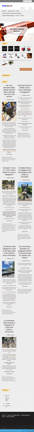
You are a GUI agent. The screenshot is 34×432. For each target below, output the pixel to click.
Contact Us (17, 15)
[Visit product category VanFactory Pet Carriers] (10, 62)
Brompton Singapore (9, 312)
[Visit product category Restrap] (4, 62)
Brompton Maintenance (8, 157)
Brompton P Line (9, 227)
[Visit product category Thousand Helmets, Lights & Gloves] (10, 55)
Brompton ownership (10, 379)
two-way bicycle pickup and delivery (9, 150)
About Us (4, 415)
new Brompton (11, 356)
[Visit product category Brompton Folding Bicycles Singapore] (4, 48)
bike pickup (11, 158)
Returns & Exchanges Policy (14, 415)
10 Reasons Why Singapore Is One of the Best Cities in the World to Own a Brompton (9, 251)
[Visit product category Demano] (29, 48)
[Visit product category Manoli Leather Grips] (4, 55)
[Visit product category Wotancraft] (29, 55)
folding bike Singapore (9, 313)
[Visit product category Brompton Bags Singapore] (16, 48)
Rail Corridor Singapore (21, 238)
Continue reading (9, 154)
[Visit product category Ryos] (23, 55)
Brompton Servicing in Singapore (8, 15)
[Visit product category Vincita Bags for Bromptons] (23, 48)
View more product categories (26, 69)
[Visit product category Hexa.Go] (16, 55)
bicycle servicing (6, 158)
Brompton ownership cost (26, 135)
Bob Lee (13, 99)
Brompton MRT (29, 290)
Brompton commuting (22, 290)
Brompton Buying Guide (24, 133)
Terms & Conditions (10, 416)
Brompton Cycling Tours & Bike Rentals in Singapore (11, 13)
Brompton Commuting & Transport (26, 289)
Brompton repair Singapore (10, 159)
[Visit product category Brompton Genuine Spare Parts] (10, 48)
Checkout (22, 15)
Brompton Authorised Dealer (6, 226)
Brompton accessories (22, 134)
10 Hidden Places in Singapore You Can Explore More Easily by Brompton (25, 172)
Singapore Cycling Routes (25, 234)
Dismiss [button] (31, 430)
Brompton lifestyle (6, 311)
